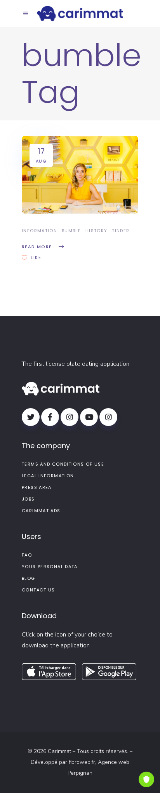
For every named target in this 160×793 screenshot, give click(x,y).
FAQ (27, 555)
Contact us (38, 590)
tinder (120, 231)
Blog (28, 578)
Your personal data (50, 566)
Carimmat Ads (41, 511)
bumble (71, 231)
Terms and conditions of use (63, 464)
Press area (37, 487)
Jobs (28, 499)
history (96, 231)
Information (39, 231)
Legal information (48, 476)
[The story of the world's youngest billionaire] (80, 175)
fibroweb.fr (82, 762)
